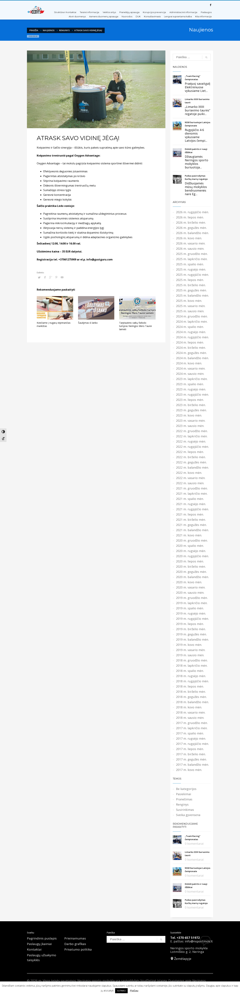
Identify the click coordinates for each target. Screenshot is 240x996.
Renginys (64, 30)
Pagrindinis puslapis (42, 938)
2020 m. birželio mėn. (191, 566)
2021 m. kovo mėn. (189, 535)
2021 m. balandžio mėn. (192, 530)
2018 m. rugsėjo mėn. (191, 676)
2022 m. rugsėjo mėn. (191, 441)
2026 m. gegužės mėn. (191, 228)
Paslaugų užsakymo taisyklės (41, 957)
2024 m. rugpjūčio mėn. (192, 337)
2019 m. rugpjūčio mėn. (192, 619)
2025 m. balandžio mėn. (192, 295)
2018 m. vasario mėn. (190, 712)
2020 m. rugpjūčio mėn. (192, 556)
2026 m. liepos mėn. (190, 217)
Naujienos (49, 30)
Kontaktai (34, 949)
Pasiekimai (183, 794)
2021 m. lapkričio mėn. (192, 493)
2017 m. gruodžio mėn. (192, 723)
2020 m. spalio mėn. (190, 546)
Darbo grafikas (75, 944)
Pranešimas (184, 799)
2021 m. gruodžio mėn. (192, 488)
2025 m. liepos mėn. (190, 280)
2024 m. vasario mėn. (190, 368)
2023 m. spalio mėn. (190, 384)
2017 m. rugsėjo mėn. (191, 738)
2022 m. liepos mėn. (190, 452)
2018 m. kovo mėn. (189, 707)
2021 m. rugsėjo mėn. (191, 504)
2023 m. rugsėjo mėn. (191, 389)
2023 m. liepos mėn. (190, 400)
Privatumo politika (78, 949)
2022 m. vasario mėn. (190, 478)
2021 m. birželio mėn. (191, 520)
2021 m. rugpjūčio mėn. (192, 509)
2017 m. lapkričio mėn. (192, 728)
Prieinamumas (75, 938)
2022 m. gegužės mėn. (191, 462)
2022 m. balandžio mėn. (192, 467)
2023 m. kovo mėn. (189, 415)
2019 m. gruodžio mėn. (192, 598)
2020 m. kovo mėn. (189, 582)
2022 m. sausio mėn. (190, 483)
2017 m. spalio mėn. (190, 733)
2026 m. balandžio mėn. (192, 233)
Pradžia (33, 30)
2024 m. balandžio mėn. (192, 358)
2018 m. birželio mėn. (191, 692)
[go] (206, 57)
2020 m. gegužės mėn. (191, 572)
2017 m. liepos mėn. (190, 749)
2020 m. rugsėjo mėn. (191, 551)
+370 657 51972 (188, 938)
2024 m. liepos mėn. (190, 342)
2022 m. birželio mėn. (191, 457)
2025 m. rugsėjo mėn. (191, 269)
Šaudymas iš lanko (88, 322)
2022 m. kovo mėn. (189, 473)
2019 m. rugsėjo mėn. (191, 613)
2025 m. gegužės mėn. (191, 290)
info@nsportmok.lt (199, 941)
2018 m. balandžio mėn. (192, 702)
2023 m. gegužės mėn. (191, 410)
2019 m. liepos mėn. (190, 624)
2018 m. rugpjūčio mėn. (192, 681)
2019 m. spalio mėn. (190, 608)
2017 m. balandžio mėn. (192, 765)
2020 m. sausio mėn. (190, 593)
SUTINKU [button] (121, 990)
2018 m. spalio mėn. (190, 671)
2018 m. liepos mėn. (190, 686)
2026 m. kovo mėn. (189, 238)
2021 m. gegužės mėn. (191, 525)
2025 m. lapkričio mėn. (192, 259)
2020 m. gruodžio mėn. (192, 540)
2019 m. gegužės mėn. (191, 634)
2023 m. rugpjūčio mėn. (192, 394)
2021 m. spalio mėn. (190, 499)
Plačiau (134, 990)
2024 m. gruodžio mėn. (192, 316)
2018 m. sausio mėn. (190, 718)
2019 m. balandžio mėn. (192, 639)
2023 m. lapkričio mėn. (192, 379)
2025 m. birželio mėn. (191, 285)
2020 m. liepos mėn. (190, 561)
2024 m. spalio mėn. (190, 327)
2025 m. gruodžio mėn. (192, 254)
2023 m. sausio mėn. (190, 426)
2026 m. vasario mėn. (190, 243)
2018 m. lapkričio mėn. (192, 665)
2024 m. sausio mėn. (190, 374)
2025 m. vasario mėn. (190, 306)
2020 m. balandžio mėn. (192, 577)
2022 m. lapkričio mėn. (192, 436)
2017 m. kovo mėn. (189, 770)
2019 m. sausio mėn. (190, 655)
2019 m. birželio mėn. (191, 629)
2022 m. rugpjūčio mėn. (192, 447)
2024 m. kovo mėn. (189, 363)
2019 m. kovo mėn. (189, 645)
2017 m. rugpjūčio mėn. (192, 744)
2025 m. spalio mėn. (190, 264)
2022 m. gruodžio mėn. (192, 431)
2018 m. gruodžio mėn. (192, 660)
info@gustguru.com (99, 259)
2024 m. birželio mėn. (191, 348)
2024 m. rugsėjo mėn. (191, 332)
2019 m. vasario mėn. (190, 650)
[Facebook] (210, 4)
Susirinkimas (185, 810)
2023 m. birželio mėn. (191, 405)
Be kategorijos (186, 789)
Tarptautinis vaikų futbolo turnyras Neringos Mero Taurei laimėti (135, 326)
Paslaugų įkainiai (39, 944)
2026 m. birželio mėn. (191, 222)
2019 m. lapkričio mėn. (192, 603)
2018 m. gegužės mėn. (191, 697)
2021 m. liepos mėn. (190, 514)
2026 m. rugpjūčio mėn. (192, 212)
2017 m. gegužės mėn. (191, 759)
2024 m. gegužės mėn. (191, 353)
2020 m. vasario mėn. (190, 587)
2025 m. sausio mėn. (190, 311)
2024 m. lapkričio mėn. (192, 321)
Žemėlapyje (182, 959)
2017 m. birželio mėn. (191, 754)
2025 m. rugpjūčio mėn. (192, 275)
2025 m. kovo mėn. (189, 301)
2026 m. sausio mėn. (190, 249)
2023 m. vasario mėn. (190, 421)
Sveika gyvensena (188, 815)
